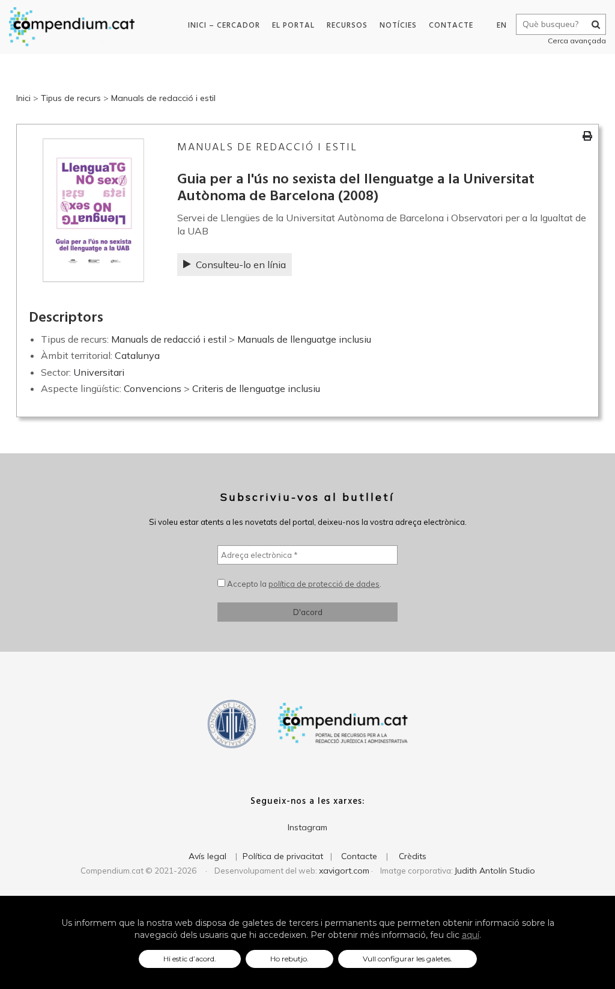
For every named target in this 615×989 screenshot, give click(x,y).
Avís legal (207, 856)
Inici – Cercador (224, 25)
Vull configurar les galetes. (407, 958)
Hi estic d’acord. (189, 958)
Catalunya (137, 355)
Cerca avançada (577, 40)
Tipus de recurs (71, 98)
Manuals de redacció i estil (163, 98)
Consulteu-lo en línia (241, 265)
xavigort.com (344, 870)
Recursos (347, 25)
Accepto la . (303, 584)
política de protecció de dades (324, 584)
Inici (23, 98)
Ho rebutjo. (289, 958)
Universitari (98, 372)
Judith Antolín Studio (495, 870)
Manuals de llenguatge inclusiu (304, 339)
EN (502, 25)
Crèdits (412, 856)
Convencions (152, 388)
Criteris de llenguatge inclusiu (256, 388)
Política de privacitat (283, 856)
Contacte (451, 25)
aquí (470, 934)
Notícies (398, 25)
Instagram (307, 827)
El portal (293, 25)
